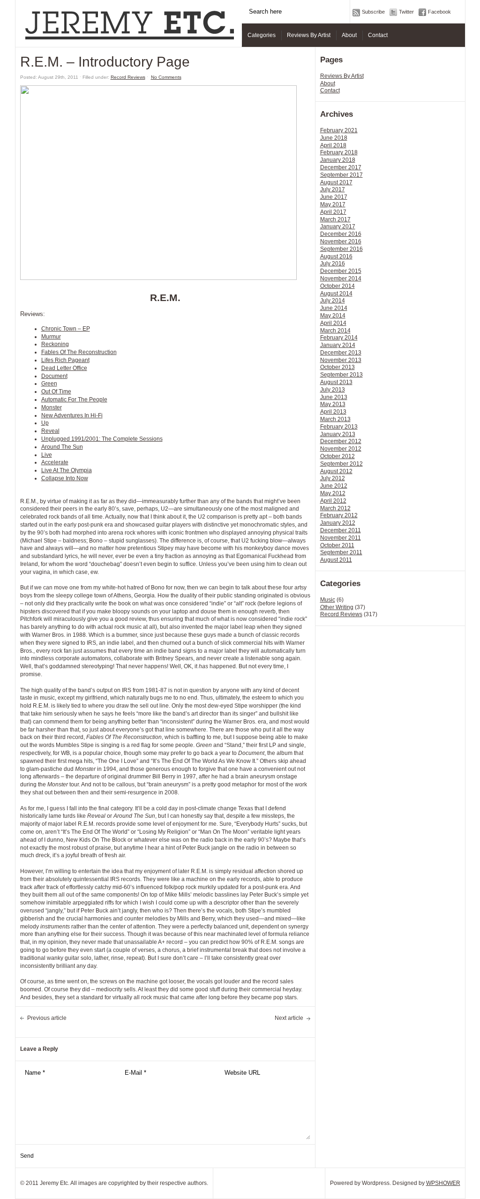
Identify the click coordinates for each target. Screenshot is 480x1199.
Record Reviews (341, 614)
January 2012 (337, 523)
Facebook (439, 12)
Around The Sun (62, 447)
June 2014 (333, 308)
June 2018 (333, 138)
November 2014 (340, 278)
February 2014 (339, 337)
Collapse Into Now (64, 478)
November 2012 (340, 448)
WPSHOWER (443, 1183)
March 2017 (335, 219)
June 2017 (333, 197)
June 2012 (333, 486)
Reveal (50, 431)
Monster (51, 407)
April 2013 (333, 411)
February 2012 (339, 515)
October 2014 (337, 286)
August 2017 (336, 182)
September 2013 (341, 374)
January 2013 (337, 434)
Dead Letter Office (64, 368)
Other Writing (336, 607)
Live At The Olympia (66, 470)
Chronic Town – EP (65, 328)
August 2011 (336, 560)
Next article (289, 1018)
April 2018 (333, 145)
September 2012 (341, 463)
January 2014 (337, 345)
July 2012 (332, 478)
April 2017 (333, 212)
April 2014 (333, 323)
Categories (262, 35)
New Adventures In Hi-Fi (72, 415)
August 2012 (336, 471)
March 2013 (335, 419)
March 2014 (335, 330)
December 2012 (340, 441)
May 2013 (332, 404)
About (349, 35)
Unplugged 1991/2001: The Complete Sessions (102, 439)
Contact (378, 35)
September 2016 (341, 249)
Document (54, 376)
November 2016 (340, 241)
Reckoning (55, 344)
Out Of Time (56, 391)
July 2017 (332, 189)
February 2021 (339, 130)
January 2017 (337, 226)
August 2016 (336, 256)
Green (49, 383)
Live (46, 455)
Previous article (47, 1018)
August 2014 (336, 293)
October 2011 (337, 545)
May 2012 (332, 493)
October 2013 (337, 367)
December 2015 (340, 271)
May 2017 (332, 204)
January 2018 (337, 160)
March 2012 (335, 508)
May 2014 (332, 315)
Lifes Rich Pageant (65, 360)
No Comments (166, 77)
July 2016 (332, 263)
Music (327, 599)
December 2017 (340, 167)
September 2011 (341, 552)
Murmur (51, 336)
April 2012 (333, 501)
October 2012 (337, 456)
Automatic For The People (74, 399)
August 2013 (336, 382)
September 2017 (341, 175)
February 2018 (339, 152)
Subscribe (373, 12)
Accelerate (54, 462)
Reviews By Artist (308, 35)
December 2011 (340, 530)
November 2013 (340, 360)
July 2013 (332, 389)
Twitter (406, 12)
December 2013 (340, 352)
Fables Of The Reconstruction (79, 352)
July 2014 (332, 300)
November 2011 (340, 538)
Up (45, 423)
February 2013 (339, 426)
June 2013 (333, 397)
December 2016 (340, 234)
